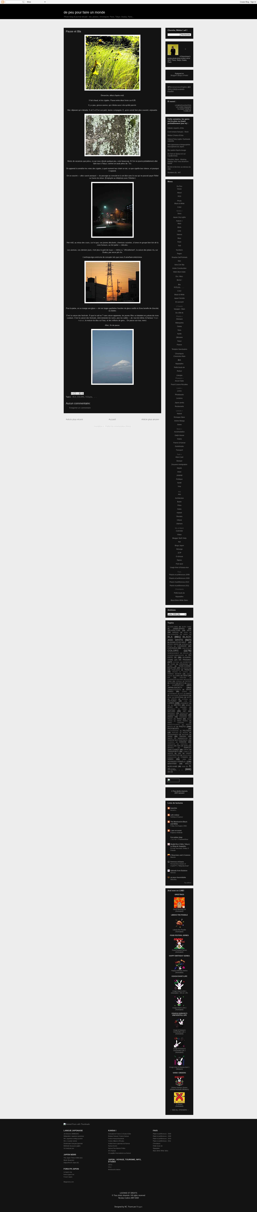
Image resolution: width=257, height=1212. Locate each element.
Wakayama (179, 323)
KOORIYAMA (179, 697)
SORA (186, 746)
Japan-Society (179, 298)
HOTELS (188, 681)
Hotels (179, 439)
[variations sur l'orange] (112, 282)
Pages (179, 254)
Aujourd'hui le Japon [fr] (71, 1162)
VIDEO (170, 759)
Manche (173, 857)
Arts (179, 494)
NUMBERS (171, 715)
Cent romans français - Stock (178, 132)
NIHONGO (171, 713)
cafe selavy (174, 815)
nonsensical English (179, 87)
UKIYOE (170, 753)
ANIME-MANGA (179, 629)
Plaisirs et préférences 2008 (179, 575)
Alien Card (179, 457)
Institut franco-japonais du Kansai (119, 1143)
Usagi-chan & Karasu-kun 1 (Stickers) (179, 1068)
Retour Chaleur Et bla (175, 135)
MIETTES (177, 705)
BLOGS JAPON (173, 644)
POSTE (185, 732)
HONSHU (179, 681)
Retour (179, 371)
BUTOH (170, 646)
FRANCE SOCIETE (174, 674)
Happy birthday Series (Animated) (179, 971)
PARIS (179, 719)
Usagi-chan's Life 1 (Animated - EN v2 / (178, 992)
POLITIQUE (187, 731)
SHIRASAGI (171, 744)
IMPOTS (181, 683)
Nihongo (179, 549)
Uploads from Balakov (178, 871)
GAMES (177, 675)
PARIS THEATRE (176, 722)
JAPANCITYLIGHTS (174, 689)
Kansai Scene (112, 1146)
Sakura (179, 234)
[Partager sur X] (77, 393)
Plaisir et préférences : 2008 (162, 1134)
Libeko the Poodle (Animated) (179, 931)
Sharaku (179, 516)
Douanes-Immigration (179, 464)
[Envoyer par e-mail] (72, 393)
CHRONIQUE (172, 648)
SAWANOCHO (183, 738)
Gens (179, 213)
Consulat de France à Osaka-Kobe (119, 1134)
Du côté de (179, 313)
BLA (74, 397)
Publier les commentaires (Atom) (118, 426)
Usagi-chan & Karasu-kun (179, 567)
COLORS (80, 397)
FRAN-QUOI (176, 670)
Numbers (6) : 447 (174, 172)
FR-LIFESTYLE (186, 668)
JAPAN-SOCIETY (175, 687)
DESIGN (185, 653)
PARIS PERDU (182, 721)
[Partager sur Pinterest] (82, 393)
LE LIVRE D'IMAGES (183, 107)
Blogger (139, 1207)
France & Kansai (179, 443)
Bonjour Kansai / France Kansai (118, 1136)
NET (184, 711)
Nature (179, 414)
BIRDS (186, 634)
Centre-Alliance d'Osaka (116, 1141)
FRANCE (187, 670)
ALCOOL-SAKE (173, 627)
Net (179, 542)
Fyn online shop (176, 837)
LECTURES (172, 701)
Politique (179, 479)
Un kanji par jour (69, 1148)
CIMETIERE (185, 648)
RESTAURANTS (173, 734)
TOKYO (186, 749)
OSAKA (170, 717)
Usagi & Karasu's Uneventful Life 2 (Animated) (179, 1050)
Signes (179, 560)
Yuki (179, 246)
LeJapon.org (68, 1172)
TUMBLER (187, 111)
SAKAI (170, 736)
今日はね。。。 (91, 397)
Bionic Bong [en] (69, 1160)
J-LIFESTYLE (178, 685)
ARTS (189, 630)
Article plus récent (74, 419)
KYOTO (174, 699)
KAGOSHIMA (174, 695)
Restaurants (179, 406)
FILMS (173, 664)
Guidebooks (179, 446)
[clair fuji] (112, 357)
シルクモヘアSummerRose (179, 839)
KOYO (189, 697)
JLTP (179, 553)
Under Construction (179, 268)
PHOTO (182, 726)
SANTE (170, 738)
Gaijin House (179, 435)
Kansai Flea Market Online (116, 1148)
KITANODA (185, 695)
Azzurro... (173, 810)
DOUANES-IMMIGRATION (176, 655)
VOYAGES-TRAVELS (176, 761)
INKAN (189, 683)
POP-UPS (175, 732)
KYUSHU (185, 699)
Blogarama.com (69, 1182)
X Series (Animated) (179, 1105)
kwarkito (173, 808)
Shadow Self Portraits (179, 257)
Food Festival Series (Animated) (179, 951)
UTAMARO (184, 757)
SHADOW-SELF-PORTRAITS (177, 740)
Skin (179, 261)
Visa (179, 486)
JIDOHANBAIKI (172, 693)
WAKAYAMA (172, 764)
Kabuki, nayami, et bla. (176, 128)
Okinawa (179, 337)
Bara (179, 238)
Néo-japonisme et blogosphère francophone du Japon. (179, 145)
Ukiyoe (179, 520)
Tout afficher (187, 882)
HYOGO (173, 683)
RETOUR (185, 734)
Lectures (179, 398)
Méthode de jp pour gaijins (72, 1146)
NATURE (171, 711)
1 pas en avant (176, 831)
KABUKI (188, 693)
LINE (185, 701)
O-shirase (179, 556)
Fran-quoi (179, 564)
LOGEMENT (184, 703)
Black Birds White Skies (179, 600)
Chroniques (179, 354)
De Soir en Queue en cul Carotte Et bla (177, 155)
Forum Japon (68, 1177)
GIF (169, 677)
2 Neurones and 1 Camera (180, 855)
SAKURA (182, 736)
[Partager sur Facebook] (80, 393)
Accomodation (179, 432)
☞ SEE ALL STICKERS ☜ (179, 1110)
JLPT (181, 693)
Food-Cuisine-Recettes (179, 384)
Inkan (179, 472)
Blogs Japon (179, 546)
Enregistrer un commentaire (80, 408)
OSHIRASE (183, 717)
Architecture (179, 498)
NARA (184, 709)
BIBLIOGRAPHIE (173, 634)
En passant (179, 302)
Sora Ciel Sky (179, 265)
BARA (186, 632)
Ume (179, 231)
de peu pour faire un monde (84, 12)
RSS (179, 196)
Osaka (179, 326)
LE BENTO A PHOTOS (183, 105)
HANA (170, 681)
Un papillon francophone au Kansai (119, 1153)
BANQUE (175, 632)
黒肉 (179, 360)
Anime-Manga (179, 421)
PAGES (170, 719)
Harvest (173, 872)
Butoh (179, 502)
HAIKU (181, 679)
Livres (179, 391)
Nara (179, 330)
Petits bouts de (179, 367)
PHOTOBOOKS (173, 729)
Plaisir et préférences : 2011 (162, 1141)
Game (179, 425)
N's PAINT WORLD (184, 109)
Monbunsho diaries (114, 1169)
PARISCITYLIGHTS (174, 724)
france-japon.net (69, 1174)
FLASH (170, 666)
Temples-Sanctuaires (179, 349)
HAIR (187, 679)
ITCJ (109, 1167)
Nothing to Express (176, 817)
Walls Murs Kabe (179, 272)
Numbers (179, 250)
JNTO (110, 1165)
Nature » (179, 221)
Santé (179, 483)
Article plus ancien (150, 419)
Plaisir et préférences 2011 (179, 586)
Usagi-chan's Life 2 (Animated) (179, 1009)
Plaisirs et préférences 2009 (179, 578)
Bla (179, 285)
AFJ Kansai (112, 1151)
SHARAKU (171, 742)
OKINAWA (183, 715)
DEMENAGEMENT (173, 653)
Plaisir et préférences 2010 (179, 582)
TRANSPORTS (173, 751)
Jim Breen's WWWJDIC (71, 1134)
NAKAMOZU (171, 709)
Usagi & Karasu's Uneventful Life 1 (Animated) (179, 1032)
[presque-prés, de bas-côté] (112, 63)
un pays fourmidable (178, 877)
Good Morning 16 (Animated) (179, 910)
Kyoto (179, 334)
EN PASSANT (185, 660)
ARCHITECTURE (174, 630)
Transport (179, 450)
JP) (186, 993)
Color (179, 207)
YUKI (183, 766)
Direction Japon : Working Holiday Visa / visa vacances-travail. (178, 161)
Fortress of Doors (177, 862)
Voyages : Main (179, 309)
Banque (179, 461)
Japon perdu (179, 403)
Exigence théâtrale (176, 832)
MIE (169, 705)
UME (179, 753)
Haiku (179, 509)
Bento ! (179, 280)
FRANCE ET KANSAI (180, 672)
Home (179, 189)
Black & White (179, 203)
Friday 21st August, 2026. (178, 826)
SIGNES (170, 746)
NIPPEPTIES (184, 713)
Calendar (179, 531)
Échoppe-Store (179, 417)
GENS (185, 676)
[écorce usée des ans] (112, 135)
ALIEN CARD (186, 627)
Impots (179, 468)
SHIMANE (182, 742)
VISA (184, 759)
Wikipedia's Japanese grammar (74, 1136)
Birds (179, 227)
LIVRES (171, 703)
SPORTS (171, 747)
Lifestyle (179, 375)
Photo (179, 201)
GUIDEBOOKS (172, 679)
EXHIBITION (187, 662)
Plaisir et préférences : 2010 (162, 1138)
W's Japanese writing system (73, 1138)
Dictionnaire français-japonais (73, 1143)
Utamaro (179, 524)
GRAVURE (183, 677)
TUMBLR (186, 751)
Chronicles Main (179, 356)
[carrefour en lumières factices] (112, 210)
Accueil (112, 419)
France (179, 345)
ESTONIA (176, 662)
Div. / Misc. (179, 276)
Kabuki (179, 513)
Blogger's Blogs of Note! (179, 75)
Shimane (179, 319)
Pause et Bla (73, 31)
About (179, 193)
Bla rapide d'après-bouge (177, 150)
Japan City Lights (179, 217)
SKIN (178, 746)
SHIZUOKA (184, 744)
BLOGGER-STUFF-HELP (177, 642)
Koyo (179, 242)
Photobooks (179, 395)
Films (179, 505)
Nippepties (179, 364)
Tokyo (179, 341)
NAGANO (183, 707)
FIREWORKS (183, 664)
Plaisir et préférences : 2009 (162, 1136)
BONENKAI (185, 644)
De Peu (179, 186)
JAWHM (179, 475)
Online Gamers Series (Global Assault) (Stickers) (179, 1088)
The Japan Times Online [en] (73, 1158)
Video (179, 535)
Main (179, 224)
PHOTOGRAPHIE (173, 730)
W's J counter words (70, 1141)
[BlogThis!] (74, 393)
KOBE (169, 697)
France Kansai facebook (116, 1138)
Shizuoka (173, 879)
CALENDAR (181, 646)
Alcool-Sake (179, 381)
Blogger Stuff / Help (179, 538)
